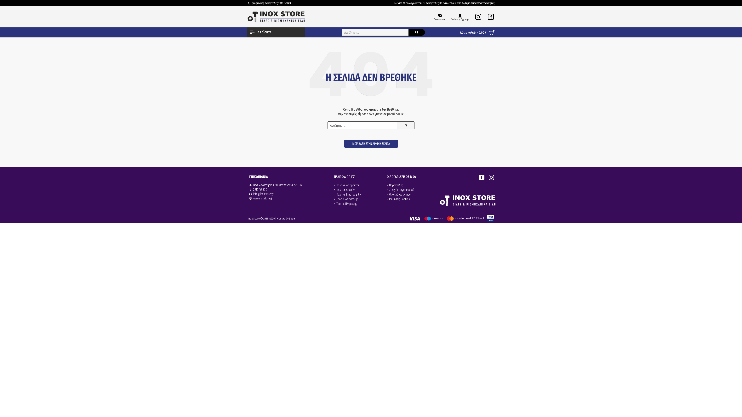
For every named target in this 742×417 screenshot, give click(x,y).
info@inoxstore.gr (263, 194)
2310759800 (285, 3)
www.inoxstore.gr (263, 198)
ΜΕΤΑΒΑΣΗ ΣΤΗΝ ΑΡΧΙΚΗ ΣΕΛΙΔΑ (371, 144)
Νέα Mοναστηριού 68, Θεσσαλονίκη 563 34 (277, 185)
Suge (292, 218)
